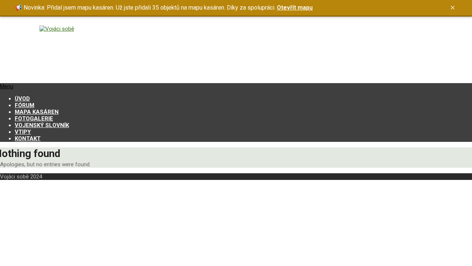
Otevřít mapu (295, 7)
